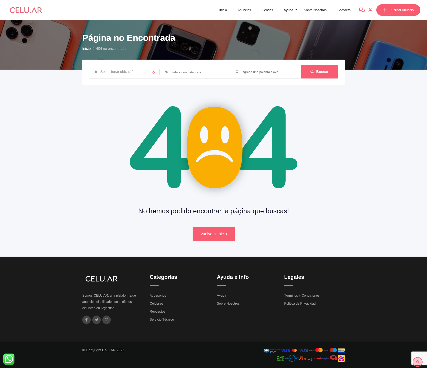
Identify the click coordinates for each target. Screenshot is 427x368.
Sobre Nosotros (315, 10)
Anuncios (244, 10)
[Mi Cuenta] (371, 10)
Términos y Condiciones (302, 295)
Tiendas (267, 10)
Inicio (223, 10)
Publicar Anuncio (401, 10)
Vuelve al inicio (213, 234)
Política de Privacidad (300, 303)
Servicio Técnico (162, 319)
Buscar (322, 72)
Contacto (343, 10)
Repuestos (157, 311)
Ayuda (288, 10)
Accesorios (158, 295)
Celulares (156, 303)
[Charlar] (362, 10)
